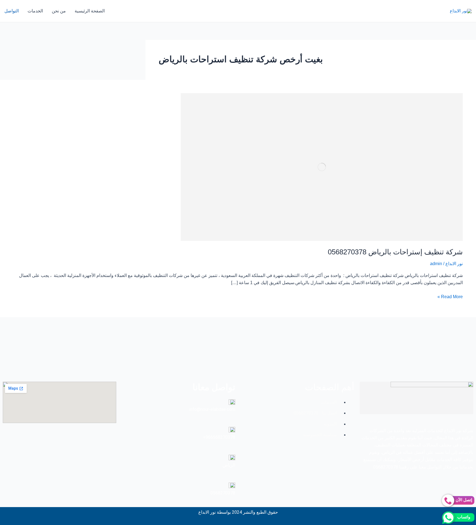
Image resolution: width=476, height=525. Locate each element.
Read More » (450, 296)
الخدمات (35, 11)
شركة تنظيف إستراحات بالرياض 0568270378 (395, 252)
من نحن (59, 11)
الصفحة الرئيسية (90, 11)
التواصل (11, 11)
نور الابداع (454, 263)
